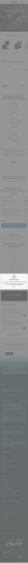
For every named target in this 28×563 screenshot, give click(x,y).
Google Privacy (19, 284)
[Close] (26, 274)
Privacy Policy (12, 284)
